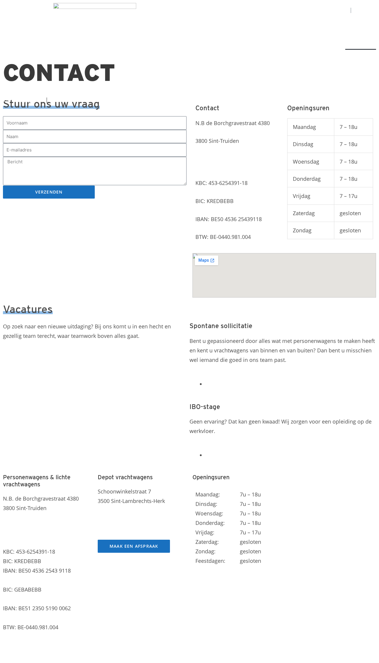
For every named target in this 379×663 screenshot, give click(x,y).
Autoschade (247, 29)
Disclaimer (306, 494)
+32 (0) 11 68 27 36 (218, 158)
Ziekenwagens (291, 29)
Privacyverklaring (314, 507)
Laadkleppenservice (345, 29)
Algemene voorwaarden (322, 480)
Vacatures (60, 99)
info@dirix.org (20, 527)
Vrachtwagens (321, 43)
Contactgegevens (24, 99)
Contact (360, 43)
